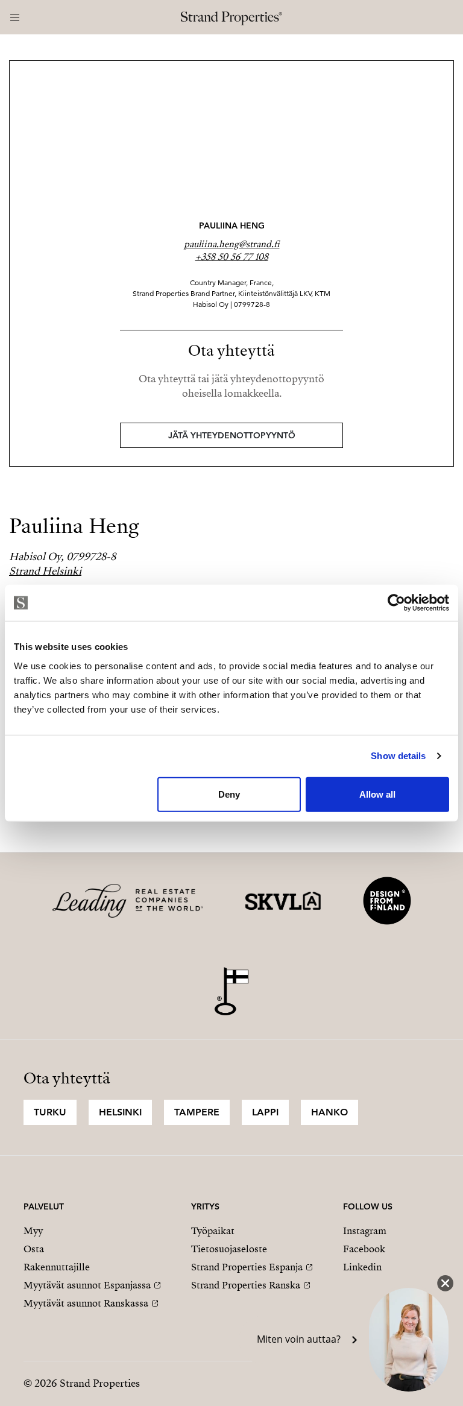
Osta (34, 1249)
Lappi (265, 1112)
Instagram (364, 1231)
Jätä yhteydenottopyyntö (231, 435)
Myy (33, 1231)
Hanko (329, 1112)
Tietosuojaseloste (229, 1249)
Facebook (364, 1249)
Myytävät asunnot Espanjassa (87, 1285)
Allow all (377, 794)
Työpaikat (213, 1231)
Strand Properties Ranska (245, 1285)
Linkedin (362, 1267)
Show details (398, 756)
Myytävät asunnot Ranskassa (86, 1303)
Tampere (196, 1112)
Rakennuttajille (57, 1267)
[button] (345, 1340)
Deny (229, 794)
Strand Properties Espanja (247, 1267)
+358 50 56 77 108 (231, 257)
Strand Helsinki (45, 571)
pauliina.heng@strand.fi (232, 244)
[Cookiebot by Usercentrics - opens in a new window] (396, 603)
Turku (50, 1112)
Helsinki (120, 1112)
